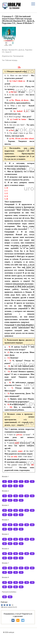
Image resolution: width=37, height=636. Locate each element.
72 (15, 572)
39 (32, 525)
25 (10, 510)
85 (10, 597)
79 (32, 582)
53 (21, 544)
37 (21, 525)
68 (27, 568)
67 (21, 568)
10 (4, 486)
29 (32, 510)
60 (4, 558)
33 (21, 515)
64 (4, 568)
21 (10, 500)
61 (10, 558)
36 (15, 525)
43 (21, 529)
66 (15, 568)
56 (15, 554)
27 (21, 510)
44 (4, 539)
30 (4, 515)
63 (21, 558)
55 (10, 554)
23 (21, 500)
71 (10, 572)
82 (15, 587)
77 (21, 582)
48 (27, 539)
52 (15, 544)
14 (4, 496)
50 (4, 544)
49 (32, 539)
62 (15, 558)
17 (21, 496)
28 (27, 510)
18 (27, 496)
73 (21, 572)
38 (27, 525)
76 (15, 582)
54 (4, 554)
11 (10, 486)
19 (32, 496)
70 (4, 572)
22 (15, 500)
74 (4, 582)
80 (4, 587)
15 (10, 496)
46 (15, 539)
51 (10, 544)
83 (21, 587)
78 (27, 582)
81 (10, 587)
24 (4, 510)
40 (4, 529)
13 (21, 486)
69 (32, 568)
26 (15, 510)
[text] (12, 605)
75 (10, 582)
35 (10, 525)
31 (10, 515)
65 (10, 568)
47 (21, 539)
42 (15, 529)
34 (4, 525)
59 (32, 554)
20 (4, 500)
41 (10, 529)
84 (4, 597)
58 (27, 554)
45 (10, 539)
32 (15, 515)
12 (15, 486)
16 (15, 496)
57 (21, 554)
